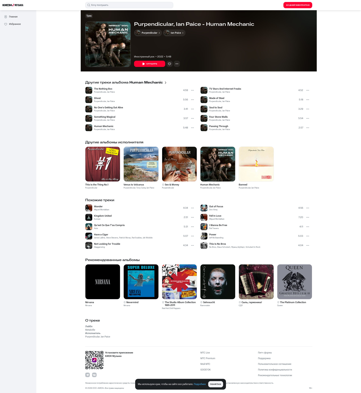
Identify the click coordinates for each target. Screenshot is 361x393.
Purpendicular (100, 92)
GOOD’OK (205, 369)
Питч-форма (265, 352)
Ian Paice (111, 92)
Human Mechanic (103, 126)
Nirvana (89, 302)
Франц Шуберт (238, 247)
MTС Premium (207, 358)
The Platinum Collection (293, 302)
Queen (280, 305)
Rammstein (205, 305)
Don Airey (213, 209)
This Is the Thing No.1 (96, 184)
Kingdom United (103, 216)
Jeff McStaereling (216, 237)
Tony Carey (141, 187)
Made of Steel (216, 98)
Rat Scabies (137, 237)
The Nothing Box (103, 89)
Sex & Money (172, 184)
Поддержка (264, 358)
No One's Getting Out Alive (108, 107)
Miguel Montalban (101, 209)
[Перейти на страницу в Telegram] (87, 375)
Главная (13, 16)
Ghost (97, 98)
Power (212, 234)
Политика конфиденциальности (275, 369)
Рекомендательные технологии (275, 375)
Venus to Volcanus (134, 184)
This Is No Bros (217, 244)
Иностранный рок (144, 56)
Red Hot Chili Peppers (171, 308)
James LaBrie (99, 237)
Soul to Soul (215, 107)
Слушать (151, 64)
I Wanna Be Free (218, 225)
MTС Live (205, 352)
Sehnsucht (209, 302)
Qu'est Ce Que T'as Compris (109, 225)
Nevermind (132, 302)
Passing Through (218, 126)
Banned (243, 184)
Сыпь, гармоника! (252, 302)
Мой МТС (205, 364)
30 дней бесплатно (298, 5)
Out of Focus (216, 206)
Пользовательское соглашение (274, 364)
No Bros (212, 247)
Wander (98, 206)
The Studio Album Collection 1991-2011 (180, 304)
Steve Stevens (112, 237)
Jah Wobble (147, 237)
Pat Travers (214, 228)
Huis (96, 228)
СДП (241, 305)
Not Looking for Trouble (107, 244)
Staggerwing (99, 247)
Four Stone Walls (218, 117)
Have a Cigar (101, 234)
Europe (97, 219)
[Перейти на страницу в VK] (94, 375)
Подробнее (200, 384)
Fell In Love (215, 216)
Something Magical (104, 117)
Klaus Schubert (223, 247)
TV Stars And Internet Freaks (225, 89)
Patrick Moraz (125, 237)
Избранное (15, 24)
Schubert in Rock (253, 247)
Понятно (215, 384)
